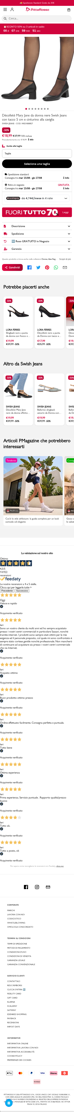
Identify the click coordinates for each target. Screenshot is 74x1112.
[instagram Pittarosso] (37, 887)
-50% (6, 130)
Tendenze (11, 460)
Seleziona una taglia (37, 163)
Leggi (65, 212)
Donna (44, 259)
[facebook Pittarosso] (26, 887)
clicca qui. (60, 866)
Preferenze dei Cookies (19, 1060)
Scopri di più (65, 259)
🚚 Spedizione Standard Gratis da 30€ (37, 2)
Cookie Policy (14, 1056)
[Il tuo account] (12, 10)
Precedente (7, 590)
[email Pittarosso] (48, 887)
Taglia (8, 153)
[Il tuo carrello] (68, 10)
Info (31, 139)
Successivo (22, 590)
